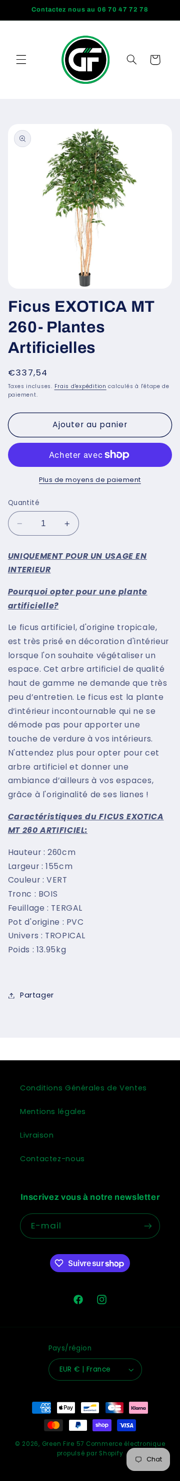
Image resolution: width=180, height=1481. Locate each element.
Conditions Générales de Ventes (83, 1088)
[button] (21, 59)
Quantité (24, 503)
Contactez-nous (52, 1159)
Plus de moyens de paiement (90, 479)
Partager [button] (37, 995)
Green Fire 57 (63, 1444)
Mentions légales (53, 1111)
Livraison (37, 1135)
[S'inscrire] (148, 1225)
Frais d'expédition (80, 386)
